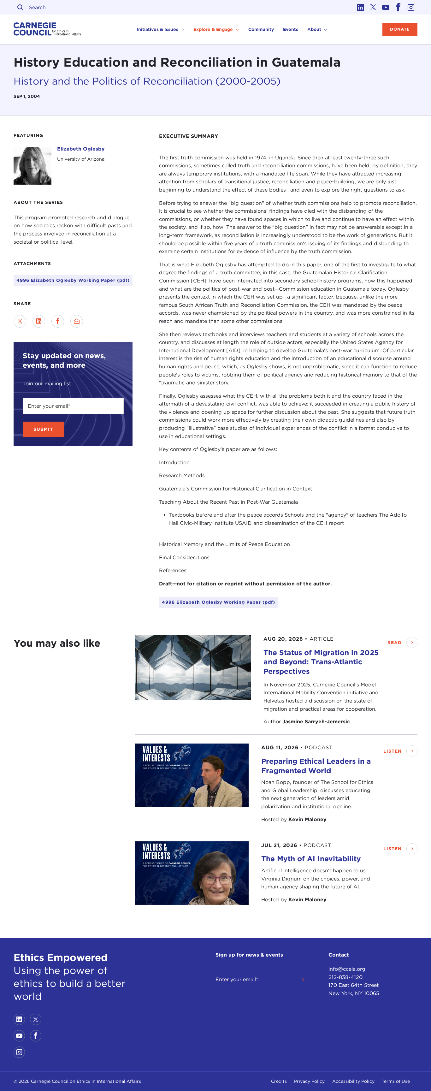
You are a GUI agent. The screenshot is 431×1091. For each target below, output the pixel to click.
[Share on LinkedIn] (38, 321)
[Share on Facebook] (57, 321)
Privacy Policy (309, 1081)
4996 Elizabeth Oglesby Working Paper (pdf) (73, 280)
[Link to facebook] (398, 7)
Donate (400, 29)
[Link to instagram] (411, 7)
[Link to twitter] (373, 7)
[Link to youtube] (386, 7)
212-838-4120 (345, 977)
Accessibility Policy (353, 1081)
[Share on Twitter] (20, 321)
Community (261, 29)
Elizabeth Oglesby (81, 149)
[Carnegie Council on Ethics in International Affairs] (47, 29)
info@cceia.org (346, 969)
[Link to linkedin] (360, 7)
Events (290, 29)
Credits (279, 1081)
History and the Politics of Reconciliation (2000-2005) (147, 81)
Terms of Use (396, 1081)
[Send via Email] (76, 321)
